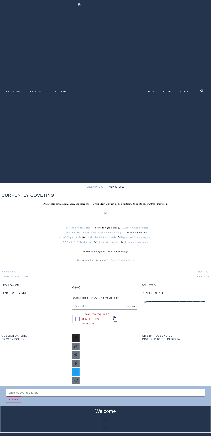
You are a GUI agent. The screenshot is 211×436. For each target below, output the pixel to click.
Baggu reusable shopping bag (135, 237)
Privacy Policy (13, 339)
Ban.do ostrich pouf (76, 232)
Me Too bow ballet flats (78, 227)
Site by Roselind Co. (157, 335)
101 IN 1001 (62, 91)
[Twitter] (76, 372)
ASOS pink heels (72, 237)
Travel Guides (39, 91)
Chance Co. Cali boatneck (135, 227)
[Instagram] (76, 338)
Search (14, 399)
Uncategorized (95, 186)
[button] (105, 420)
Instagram (14, 293)
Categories (14, 91)
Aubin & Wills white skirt (80, 241)
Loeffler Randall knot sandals (100, 237)
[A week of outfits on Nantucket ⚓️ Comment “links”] (36, 306)
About (167, 91)
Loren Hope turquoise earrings (107, 232)
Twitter (131, 260)
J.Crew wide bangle (108, 241)
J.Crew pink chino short (136, 241)
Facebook (111, 260)
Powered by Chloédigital (161, 339)
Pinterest (122, 260)
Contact (186, 91)
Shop (150, 91)
